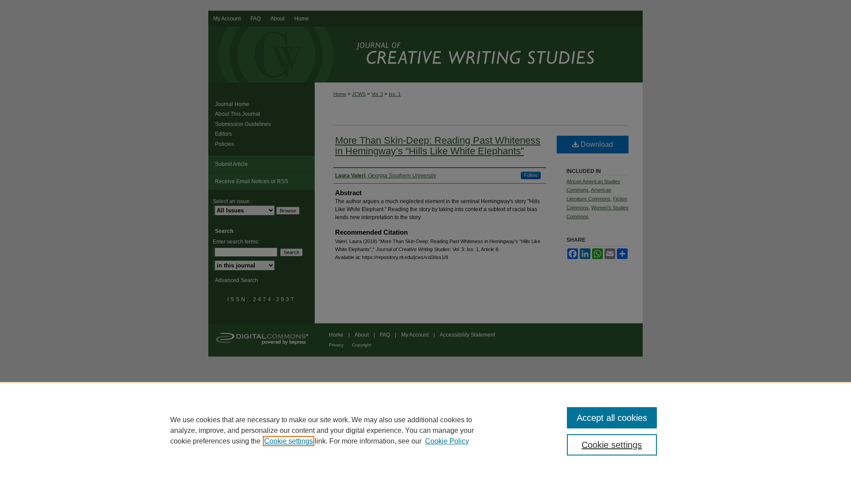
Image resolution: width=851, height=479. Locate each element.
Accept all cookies (612, 418)
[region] (425, 430)
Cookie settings (288, 441)
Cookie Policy (447, 441)
